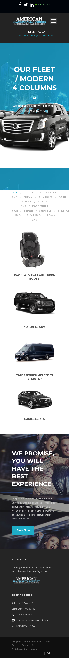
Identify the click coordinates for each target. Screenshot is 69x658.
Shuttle (45, 211)
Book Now (23, 530)
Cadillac (31, 192)
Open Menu (53, 21)
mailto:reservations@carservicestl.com (35, 35)
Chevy (28, 197)
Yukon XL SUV (34, 327)
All (15, 192)
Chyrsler (46, 197)
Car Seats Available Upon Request (34, 277)
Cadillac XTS (34, 419)
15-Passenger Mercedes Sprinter (34, 377)
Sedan (28, 211)
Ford (62, 197)
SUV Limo (34, 215)
